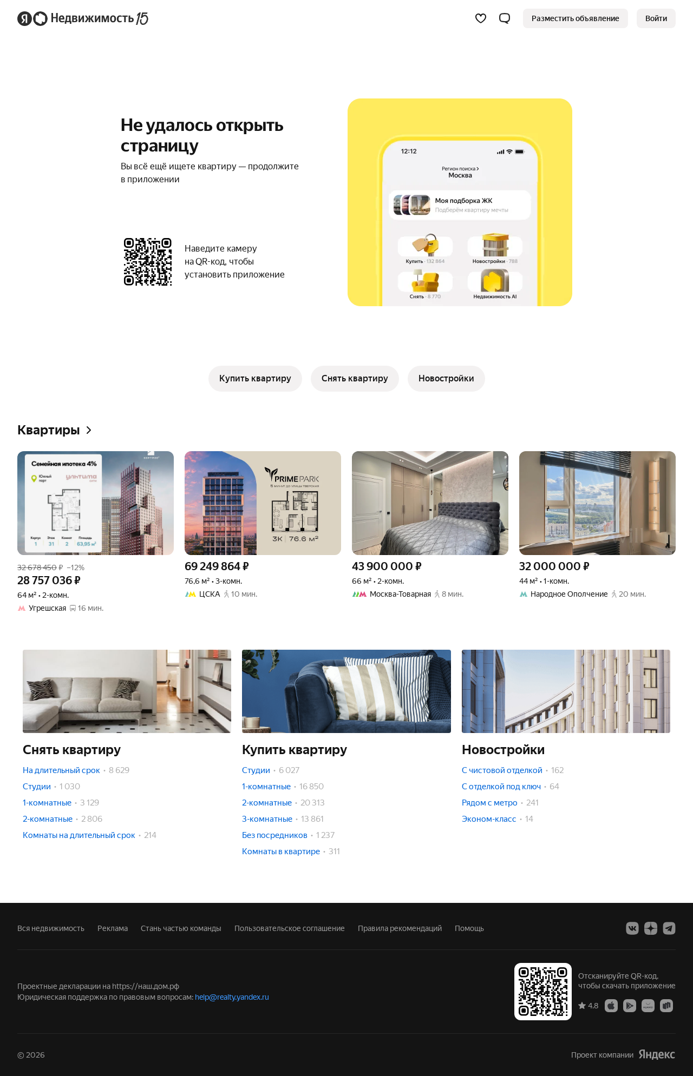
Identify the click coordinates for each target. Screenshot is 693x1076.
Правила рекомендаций (400, 928)
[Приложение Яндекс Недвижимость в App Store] (611, 1005)
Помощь (469, 928)
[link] (656, 18)
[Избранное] (481, 18)
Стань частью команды (181, 928)
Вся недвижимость (50, 928)
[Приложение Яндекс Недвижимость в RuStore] (666, 1005)
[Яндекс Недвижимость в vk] (632, 928)
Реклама (112, 928)
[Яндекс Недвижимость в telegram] (669, 928)
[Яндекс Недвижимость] (83, 18)
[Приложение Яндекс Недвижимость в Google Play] (629, 1005)
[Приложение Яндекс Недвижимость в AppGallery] (648, 1005)
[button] (504, 18)
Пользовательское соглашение (289, 928)
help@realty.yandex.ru (232, 997)
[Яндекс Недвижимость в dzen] (650, 928)
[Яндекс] (657, 1054)
